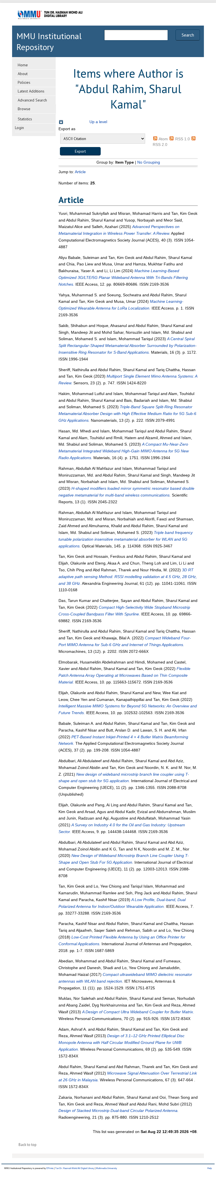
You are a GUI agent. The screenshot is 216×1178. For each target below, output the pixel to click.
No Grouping (148, 162)
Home (23, 64)
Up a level (98, 121)
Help (209, 1168)
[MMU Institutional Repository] (50, 24)
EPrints (49, 1168)
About (23, 73)
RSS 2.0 (160, 144)
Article (80, 172)
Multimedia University (106, 1168)
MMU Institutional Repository (49, 41)
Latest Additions (31, 91)
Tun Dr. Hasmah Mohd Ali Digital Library (74, 1168)
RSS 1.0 (182, 139)
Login (19, 127)
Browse (24, 108)
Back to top (28, 1144)
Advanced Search (32, 100)
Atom (163, 139)
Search (188, 35)
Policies (24, 82)
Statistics (25, 118)
